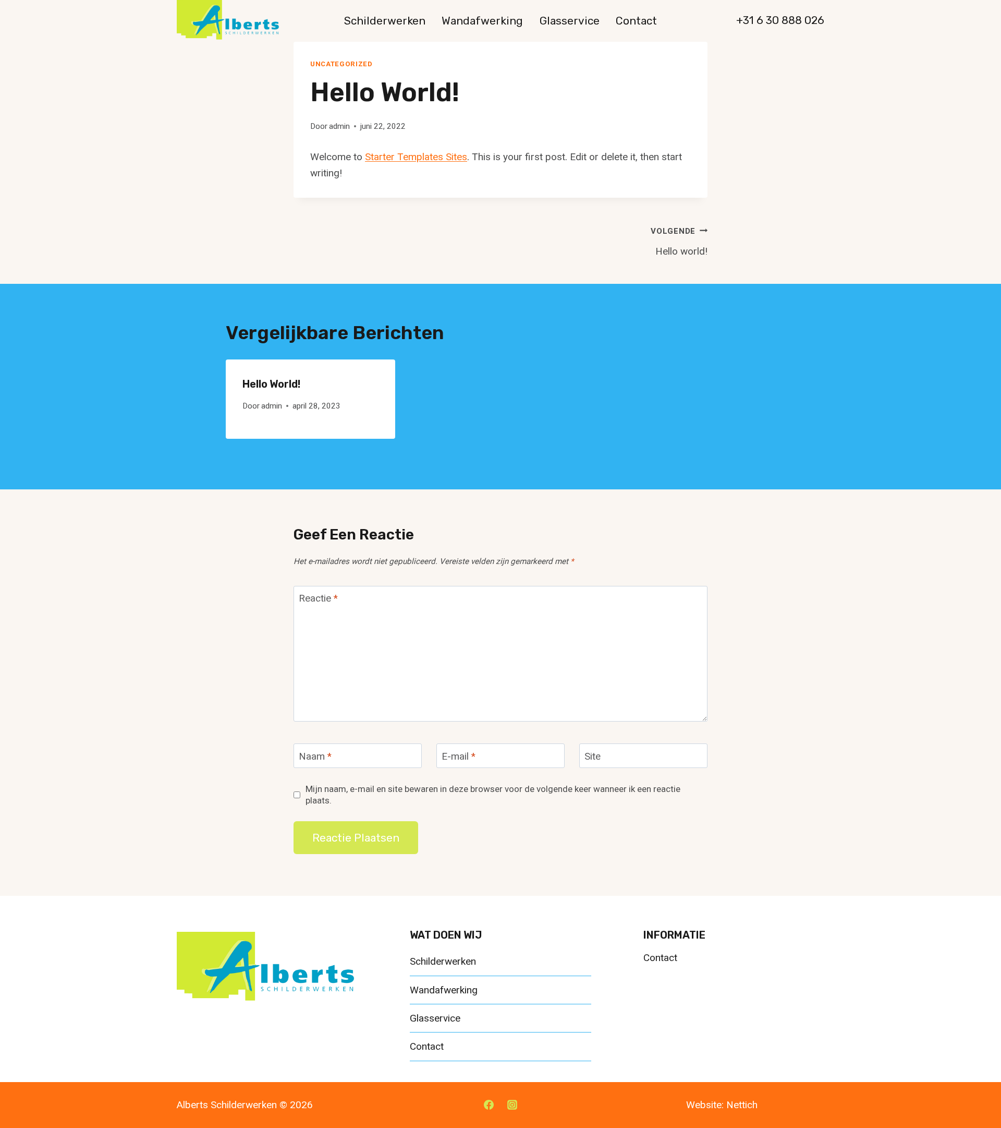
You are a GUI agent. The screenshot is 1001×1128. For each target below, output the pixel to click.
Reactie (318, 598)
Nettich (742, 1105)
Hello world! (679, 241)
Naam (315, 756)
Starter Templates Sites (416, 157)
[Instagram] (512, 1105)
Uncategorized (341, 64)
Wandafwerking (482, 20)
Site (592, 756)
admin (339, 126)
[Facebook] (488, 1105)
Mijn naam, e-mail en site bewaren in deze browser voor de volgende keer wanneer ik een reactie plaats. (493, 795)
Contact (636, 20)
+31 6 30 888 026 (780, 20)
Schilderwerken (384, 20)
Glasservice (570, 20)
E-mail (458, 756)
